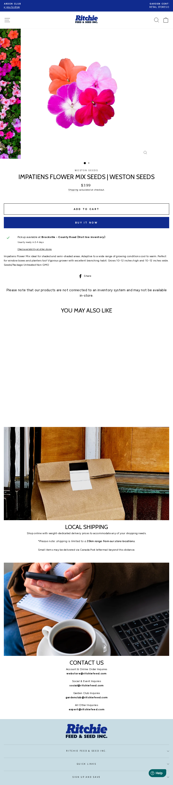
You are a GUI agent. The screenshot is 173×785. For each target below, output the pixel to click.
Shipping (73, 189)
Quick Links (86, 764)
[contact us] (86, 609)
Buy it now (86, 222)
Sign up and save (86, 777)
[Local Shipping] (86, 473)
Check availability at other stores (35, 249)
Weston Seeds (86, 170)
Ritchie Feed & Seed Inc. (86, 751)
